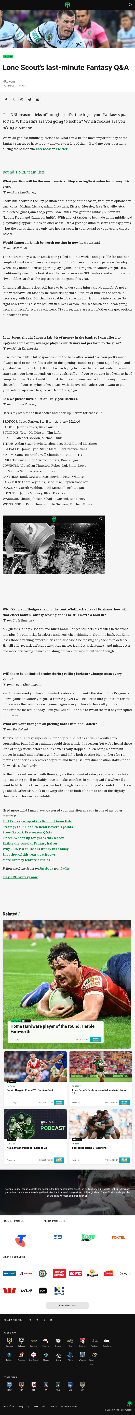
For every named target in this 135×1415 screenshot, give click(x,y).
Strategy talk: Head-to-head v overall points (38, 827)
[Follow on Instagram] (51, 1320)
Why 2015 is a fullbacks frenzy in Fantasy (35, 849)
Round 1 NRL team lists (24, 172)
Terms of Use (8, 1406)
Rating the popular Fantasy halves (30, 843)
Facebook (47, 868)
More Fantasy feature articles (26, 860)
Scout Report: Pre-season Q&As (27, 832)
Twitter (62, 149)
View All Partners (67, 1305)
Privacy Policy (23, 1406)
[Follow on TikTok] (30, 1320)
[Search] (130, 5)
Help (44, 1406)
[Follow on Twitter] (44, 1320)
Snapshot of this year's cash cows (29, 854)
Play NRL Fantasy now (20, 877)
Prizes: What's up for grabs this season (33, 838)
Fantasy (8, 56)
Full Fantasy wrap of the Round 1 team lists (37, 821)
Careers (36, 1406)
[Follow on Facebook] (37, 1320)
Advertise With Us (69, 1406)
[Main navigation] (4, 5)
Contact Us (53, 1406)
